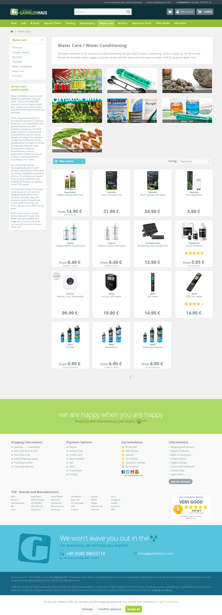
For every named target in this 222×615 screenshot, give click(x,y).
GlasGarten (56, 503)
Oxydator (17, 61)
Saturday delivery (23, 466)
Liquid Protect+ (194, 244)
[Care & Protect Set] (111, 180)
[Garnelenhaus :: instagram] (137, 472)
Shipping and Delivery (182, 447)
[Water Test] (187, 111)
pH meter (153, 295)
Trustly (73, 474)
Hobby (114, 503)
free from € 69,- (22, 454)
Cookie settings (178, 462)
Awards (129, 454)
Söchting (55, 509)
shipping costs (61, 577)
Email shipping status (26, 458)
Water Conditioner (22, 66)
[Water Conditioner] (132, 111)
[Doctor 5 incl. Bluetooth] (70, 282)
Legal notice (176, 474)
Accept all (133, 609)
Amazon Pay (76, 450)
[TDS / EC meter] (194, 282)
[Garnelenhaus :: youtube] (133, 472)
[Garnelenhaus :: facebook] (123, 472)
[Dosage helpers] (132, 81)
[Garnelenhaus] (11, 31)
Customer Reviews (135, 462)
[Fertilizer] (77, 81)
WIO (113, 509)
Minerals (17, 57)
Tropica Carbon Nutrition (111, 244)
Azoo (113, 496)
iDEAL (73, 466)
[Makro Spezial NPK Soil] (70, 180)
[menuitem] (103, 11)
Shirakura (35, 509)
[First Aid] (77, 140)
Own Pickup (131, 450)
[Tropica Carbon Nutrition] (111, 231)
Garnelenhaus (18, 503)
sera (13, 509)
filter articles (66, 161)
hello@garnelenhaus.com (155, 553)
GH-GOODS (36, 503)
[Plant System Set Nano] (153, 180)
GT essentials (77, 503)
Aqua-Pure (111, 346)
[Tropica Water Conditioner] (70, 231)
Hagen (94, 503)
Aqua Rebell (56, 496)
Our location (132, 466)
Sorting (172, 161)
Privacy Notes (171, 601)
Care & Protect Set (111, 193)
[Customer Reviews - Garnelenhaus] (191, 509)
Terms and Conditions (182, 466)
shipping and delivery (162, 590)
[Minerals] (187, 81)
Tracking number (23, 462)
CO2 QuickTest (194, 193)
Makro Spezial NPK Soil (70, 193)
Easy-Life (75, 499)
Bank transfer (77, 458)
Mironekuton (57, 506)
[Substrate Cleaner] (153, 333)
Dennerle (55, 499)
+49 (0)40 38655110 (85, 553)
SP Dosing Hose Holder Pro (153, 244)
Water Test (18, 71)
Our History (131, 458)
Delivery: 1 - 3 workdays (27, 447)
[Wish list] (170, 11)
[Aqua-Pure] (111, 333)
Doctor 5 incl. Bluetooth (70, 295)
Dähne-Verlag (37, 499)
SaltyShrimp (97, 506)
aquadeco (76, 496)
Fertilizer (17, 47)
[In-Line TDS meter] (111, 282)
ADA (13, 496)
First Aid (16, 75)
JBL (12, 506)
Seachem (115, 506)
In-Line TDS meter (111, 295)
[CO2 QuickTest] (194, 180)
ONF (73, 506)
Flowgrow (115, 499)
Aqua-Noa (36, 496)
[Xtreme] (70, 333)
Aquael (94, 496)
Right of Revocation (180, 454)
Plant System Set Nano (153, 193)
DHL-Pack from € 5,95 (25, 450)
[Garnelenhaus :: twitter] (128, 472)
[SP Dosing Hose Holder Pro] (153, 231)
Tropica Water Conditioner (70, 244)
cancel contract (181, 481)
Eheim (94, 499)
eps (71, 462)
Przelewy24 (76, 470)
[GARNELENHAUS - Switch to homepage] (28, 11)
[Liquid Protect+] (194, 231)
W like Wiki (131, 447)
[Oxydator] (77, 111)
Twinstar (95, 509)
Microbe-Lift (37, 506)
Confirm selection (109, 609)
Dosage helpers (20, 52)
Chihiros (15, 499)
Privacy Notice (178, 458)
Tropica (74, 509)
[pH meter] (153, 282)
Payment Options (179, 450)
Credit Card (76, 454)
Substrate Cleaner (153, 346)
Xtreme (70, 346)
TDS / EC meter (194, 295)
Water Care (19, 40)
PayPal (73, 447)
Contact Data (177, 470)
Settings (87, 609)
